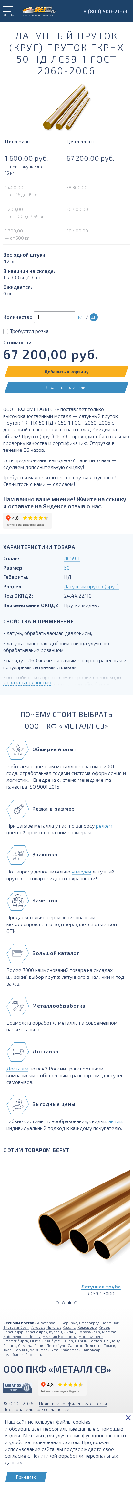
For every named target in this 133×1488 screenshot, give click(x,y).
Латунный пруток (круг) (91, 586)
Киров (104, 1327)
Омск (35, 1340)
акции (115, 1121)
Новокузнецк (91, 1336)
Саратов (75, 1345)
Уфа (54, 1350)
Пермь (81, 1340)
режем (104, 825)
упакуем (81, 871)
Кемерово (87, 1327)
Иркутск (53, 1327)
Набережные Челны (22, 1336)
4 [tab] (75, 1302)
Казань (69, 1327)
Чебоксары (92, 1350)
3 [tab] (69, 1302)
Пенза (67, 1340)
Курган (55, 1331)
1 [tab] (57, 1302)
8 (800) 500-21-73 (105, 11)
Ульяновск (39, 1350)
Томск (109, 1345)
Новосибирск (15, 1340)
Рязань (9, 1345)
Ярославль (35, 1354)
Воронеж (110, 1322)
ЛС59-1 (72, 558)
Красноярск (36, 1331)
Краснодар (13, 1331)
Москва (109, 1331)
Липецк (70, 1331)
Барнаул (69, 1322)
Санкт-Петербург (50, 1345)
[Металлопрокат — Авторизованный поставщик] (17, 1388)
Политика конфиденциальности (73, 1403)
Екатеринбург (16, 1327)
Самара (25, 1345)
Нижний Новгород (60, 1336)
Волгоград (89, 1322)
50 (67, 567)
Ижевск (38, 1327)
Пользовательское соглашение (36, 1409)
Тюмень (21, 1350)
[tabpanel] (66, 1227)
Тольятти (93, 1345)
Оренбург (51, 1340)
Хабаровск (70, 1350)
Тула (7, 1350)
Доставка (17, 1068)
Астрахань (50, 1322)
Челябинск (13, 1354)
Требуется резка (29, 331)
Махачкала (89, 1331)
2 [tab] (63, 1302)
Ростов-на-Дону (104, 1340)
